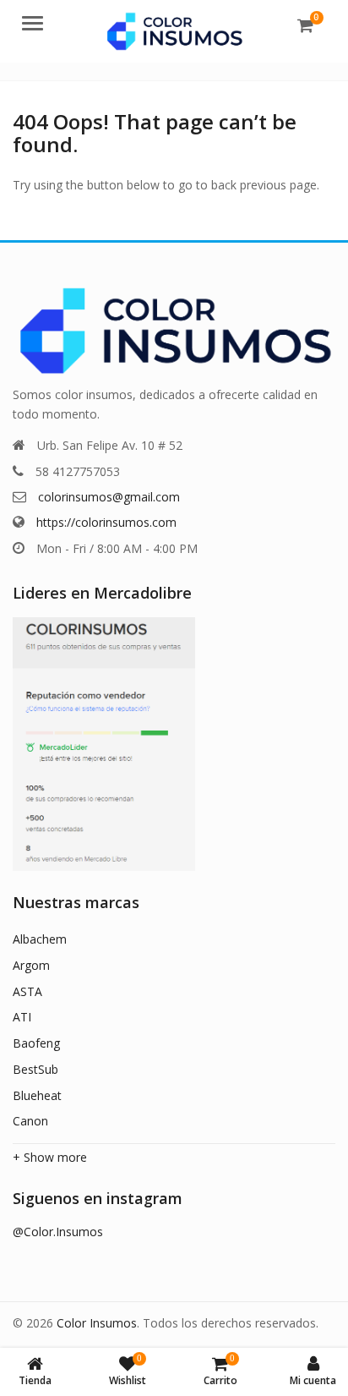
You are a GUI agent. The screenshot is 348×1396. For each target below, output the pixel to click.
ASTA (27, 991)
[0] (305, 25)
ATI (22, 1017)
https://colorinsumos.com (106, 522)
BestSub (35, 1069)
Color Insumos (97, 1323)
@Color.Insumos (58, 1232)
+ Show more (50, 1157)
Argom (31, 965)
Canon (30, 1121)
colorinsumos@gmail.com (109, 497)
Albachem (40, 939)
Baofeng (36, 1043)
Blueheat (37, 1095)
